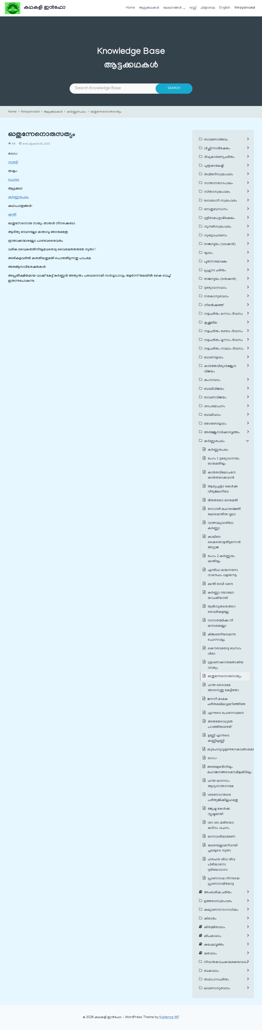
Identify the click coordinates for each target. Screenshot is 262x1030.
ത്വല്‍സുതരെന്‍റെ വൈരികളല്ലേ (222, 609)
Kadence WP (169, 1017)
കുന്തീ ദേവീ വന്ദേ (220, 584)
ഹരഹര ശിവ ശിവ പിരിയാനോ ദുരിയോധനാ (221, 865)
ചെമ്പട (13, 180)
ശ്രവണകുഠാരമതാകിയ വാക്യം (226, 665)
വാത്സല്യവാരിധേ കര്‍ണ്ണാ (221, 525)
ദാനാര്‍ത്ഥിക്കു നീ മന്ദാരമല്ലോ (220, 623)
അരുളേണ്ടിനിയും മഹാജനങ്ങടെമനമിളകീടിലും (229, 769)
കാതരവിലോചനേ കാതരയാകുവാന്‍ (222, 475)
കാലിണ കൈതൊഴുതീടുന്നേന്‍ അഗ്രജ (224, 542)
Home (130, 8)
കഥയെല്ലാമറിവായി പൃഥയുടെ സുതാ (223, 848)
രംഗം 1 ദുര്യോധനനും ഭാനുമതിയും (223, 461)
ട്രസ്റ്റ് (193, 8)
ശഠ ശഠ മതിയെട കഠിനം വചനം (221, 825)
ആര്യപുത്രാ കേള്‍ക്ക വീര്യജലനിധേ (223, 489)
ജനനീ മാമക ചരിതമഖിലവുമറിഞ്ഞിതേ (226, 701)
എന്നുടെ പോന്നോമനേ (226, 713)
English (224, 8)
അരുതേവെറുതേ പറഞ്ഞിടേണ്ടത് (220, 724)
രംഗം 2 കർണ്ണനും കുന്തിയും (221, 559)
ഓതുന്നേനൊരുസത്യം (106, 112)
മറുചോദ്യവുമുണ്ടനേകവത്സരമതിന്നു (234, 750)
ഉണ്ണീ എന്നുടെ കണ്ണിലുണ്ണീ (218, 738)
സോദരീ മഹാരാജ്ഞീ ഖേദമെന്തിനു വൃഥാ (224, 511)
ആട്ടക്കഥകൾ (149, 8)
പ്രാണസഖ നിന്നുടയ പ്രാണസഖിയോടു (224, 881)
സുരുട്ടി (13, 162)
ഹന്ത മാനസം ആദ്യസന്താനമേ (221, 783)
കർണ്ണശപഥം (76, 112)
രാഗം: (213, 758)
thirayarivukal (245, 8)
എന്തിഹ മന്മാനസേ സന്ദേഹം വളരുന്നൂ (223, 573)
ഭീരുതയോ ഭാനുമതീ (223, 500)
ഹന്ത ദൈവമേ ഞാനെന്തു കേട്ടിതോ (223, 688)
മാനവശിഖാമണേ (221, 837)
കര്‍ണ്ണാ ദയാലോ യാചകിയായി (221, 595)
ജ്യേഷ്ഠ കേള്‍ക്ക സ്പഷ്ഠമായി (219, 811)
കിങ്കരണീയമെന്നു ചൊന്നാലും (222, 637)
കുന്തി (12, 215)
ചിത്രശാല (207, 8)
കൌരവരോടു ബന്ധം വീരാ (224, 651)
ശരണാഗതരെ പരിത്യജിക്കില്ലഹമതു (223, 797)
